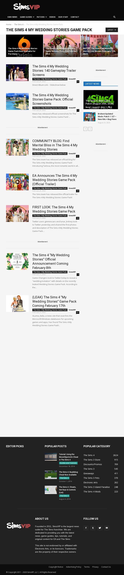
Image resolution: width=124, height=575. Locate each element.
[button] (114, 17)
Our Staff (63, 17)
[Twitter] (99, 528)
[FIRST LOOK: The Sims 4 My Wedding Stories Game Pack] (17, 213)
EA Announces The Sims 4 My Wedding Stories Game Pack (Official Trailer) (54, 180)
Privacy (95, 567)
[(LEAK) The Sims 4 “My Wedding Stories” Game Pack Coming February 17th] (17, 303)
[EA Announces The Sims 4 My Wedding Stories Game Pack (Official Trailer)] (17, 182)
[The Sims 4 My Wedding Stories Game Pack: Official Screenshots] (17, 101)
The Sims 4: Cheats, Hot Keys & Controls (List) (67, 490)
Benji (88, 107)
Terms (87, 567)
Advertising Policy (73, 567)
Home (8, 24)
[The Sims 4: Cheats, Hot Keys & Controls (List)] (51, 490)
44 (78, 218)
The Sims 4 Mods (92, 491)
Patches (41, 17)
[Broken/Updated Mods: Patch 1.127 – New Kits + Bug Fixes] (89, 116)
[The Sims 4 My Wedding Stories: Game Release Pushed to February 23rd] (62, 46)
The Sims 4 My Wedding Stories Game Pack (50, 79)
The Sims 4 (64, 478)
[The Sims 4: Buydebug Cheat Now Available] (51, 475)
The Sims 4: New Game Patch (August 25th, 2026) (100, 102)
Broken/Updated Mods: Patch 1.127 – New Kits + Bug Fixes (107, 116)
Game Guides (26, 17)
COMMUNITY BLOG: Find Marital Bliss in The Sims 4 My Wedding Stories (54, 145)
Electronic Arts (90, 482)
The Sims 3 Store (91, 459)
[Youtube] (106, 528)
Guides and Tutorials (68, 463)
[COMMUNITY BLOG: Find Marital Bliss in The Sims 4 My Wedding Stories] (17, 147)
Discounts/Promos (92, 464)
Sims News (12, 17)
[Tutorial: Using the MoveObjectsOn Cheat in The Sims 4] (51, 457)
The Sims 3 (88, 468)
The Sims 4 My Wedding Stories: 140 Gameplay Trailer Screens (54, 70)
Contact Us (106, 567)
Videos (52, 17)
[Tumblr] (92, 528)
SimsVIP (72, 79)
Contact (75, 17)
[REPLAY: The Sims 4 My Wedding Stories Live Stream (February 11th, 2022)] (99, 46)
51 (78, 312)
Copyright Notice (56, 567)
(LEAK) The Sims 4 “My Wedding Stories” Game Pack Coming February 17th (54, 301)
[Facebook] (85, 528)
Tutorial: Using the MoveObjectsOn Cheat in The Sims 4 (68, 457)
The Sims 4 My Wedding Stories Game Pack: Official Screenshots (52, 99)
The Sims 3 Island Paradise (96, 487)
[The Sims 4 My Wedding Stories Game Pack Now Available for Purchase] (24, 46)
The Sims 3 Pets (91, 477)
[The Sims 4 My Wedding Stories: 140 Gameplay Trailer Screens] (17, 72)
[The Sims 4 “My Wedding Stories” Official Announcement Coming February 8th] (17, 261)
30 (78, 191)
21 (78, 156)
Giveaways (88, 473)
